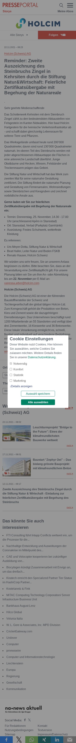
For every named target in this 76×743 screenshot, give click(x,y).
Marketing (19, 380)
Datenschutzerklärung (41, 357)
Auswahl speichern (38, 393)
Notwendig (20, 363)
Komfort (18, 369)
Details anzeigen (21, 386)
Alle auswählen (38, 402)
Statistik (18, 375)
